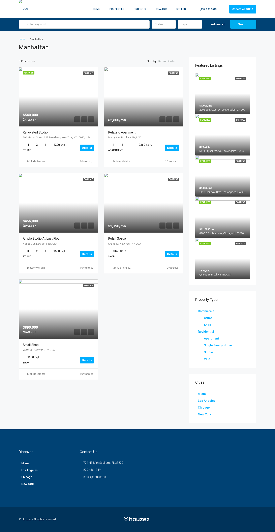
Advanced (217, 24)
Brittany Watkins (121, 161)
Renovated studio (35, 132)
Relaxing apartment (121, 132)
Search (243, 24)
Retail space (117, 238)
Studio (208, 352)
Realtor (161, 9)
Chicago (204, 407)
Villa (207, 359)
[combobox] (164, 24)
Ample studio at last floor (42, 238)
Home (96, 9)
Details (87, 148)
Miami (202, 394)
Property (140, 9)
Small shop (31, 345)
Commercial (206, 311)
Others (181, 9)
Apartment (211, 338)
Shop (207, 325)
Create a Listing (242, 9)
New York (204, 414)
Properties (117, 9)
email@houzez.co (94, 476)
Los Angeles (206, 401)
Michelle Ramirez (36, 161)
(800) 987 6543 (208, 9)
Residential (206, 331)
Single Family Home (218, 345)
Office (208, 318)
